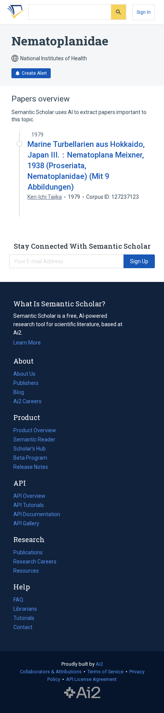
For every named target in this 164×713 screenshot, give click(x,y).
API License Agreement (91, 679)
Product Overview (34, 430)
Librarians (25, 609)
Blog (21, 393)
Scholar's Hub (29, 449)
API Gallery (26, 523)
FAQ (18, 600)
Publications (28, 553)
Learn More (27, 343)
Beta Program (30, 458)
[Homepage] (14, 12)
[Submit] (118, 12)
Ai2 (99, 664)
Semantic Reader (34, 439)
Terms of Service (105, 671)
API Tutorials (28, 505)
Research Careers (34, 562)
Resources (26, 571)
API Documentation (36, 515)
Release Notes (30, 467)
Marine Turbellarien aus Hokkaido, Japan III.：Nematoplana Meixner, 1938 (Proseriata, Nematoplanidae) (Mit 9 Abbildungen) (86, 166)
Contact (22, 627)
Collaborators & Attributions (51, 671)
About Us (24, 374)
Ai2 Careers (27, 402)
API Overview (29, 496)
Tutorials (23, 618)
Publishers (26, 383)
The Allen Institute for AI (82, 692)
